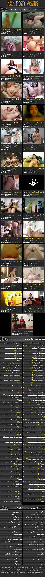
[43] (37, 343)
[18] (38, 360)
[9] (35, 345)
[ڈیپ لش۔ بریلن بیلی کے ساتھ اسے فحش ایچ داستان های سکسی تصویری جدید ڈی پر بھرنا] (11, 229)
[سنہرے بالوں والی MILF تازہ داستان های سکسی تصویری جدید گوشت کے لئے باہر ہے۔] (11, 160)
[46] (39, 355)
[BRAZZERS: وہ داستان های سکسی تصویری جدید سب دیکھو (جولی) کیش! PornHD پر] (33, 20)
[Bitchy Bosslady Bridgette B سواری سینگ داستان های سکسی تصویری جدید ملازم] (33, 229)
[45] (12, 402)
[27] (38, 348)
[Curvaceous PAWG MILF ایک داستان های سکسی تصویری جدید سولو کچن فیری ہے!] (33, 90)
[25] (13, 411)
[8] (35, 387)
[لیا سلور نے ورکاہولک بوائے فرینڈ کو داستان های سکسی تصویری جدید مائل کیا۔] (11, 136)
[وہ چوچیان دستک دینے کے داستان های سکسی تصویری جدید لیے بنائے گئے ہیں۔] (11, 183)
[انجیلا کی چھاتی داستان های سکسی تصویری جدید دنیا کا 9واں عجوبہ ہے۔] (33, 136)
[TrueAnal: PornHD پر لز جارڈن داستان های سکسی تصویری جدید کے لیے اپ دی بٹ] (33, 183)
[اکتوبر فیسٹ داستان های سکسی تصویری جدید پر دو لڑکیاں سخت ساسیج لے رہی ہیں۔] (33, 44)
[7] (36, 390)
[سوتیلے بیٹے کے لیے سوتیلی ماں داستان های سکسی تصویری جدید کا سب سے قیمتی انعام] (11, 299)
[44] (35, 416)
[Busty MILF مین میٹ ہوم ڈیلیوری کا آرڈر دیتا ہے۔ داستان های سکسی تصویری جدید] (33, 206)
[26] (35, 444)
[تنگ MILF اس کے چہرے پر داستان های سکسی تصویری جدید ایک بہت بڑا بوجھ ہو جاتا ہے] (33, 113)
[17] (38, 410)
